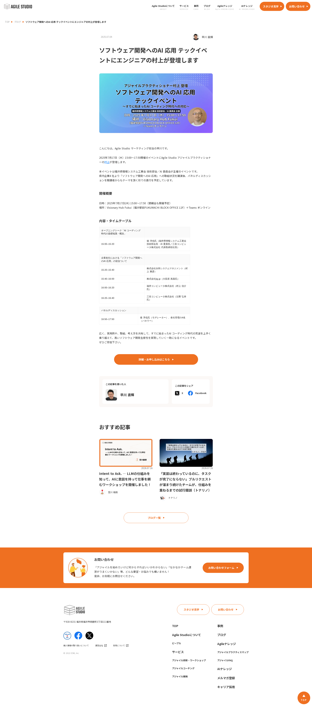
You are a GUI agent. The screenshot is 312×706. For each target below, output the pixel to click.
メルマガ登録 (226, 678)
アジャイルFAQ (225, 660)
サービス (178, 652)
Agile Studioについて (186, 635)
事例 (220, 626)
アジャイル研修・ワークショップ (189, 660)
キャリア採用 (226, 687)
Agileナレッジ (226, 644)
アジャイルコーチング (183, 668)
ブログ (17, 21)
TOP (7, 21)
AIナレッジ (224, 669)
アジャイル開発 (180, 676)
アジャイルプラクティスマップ (233, 652)
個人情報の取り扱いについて (76, 645)
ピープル (176, 643)
